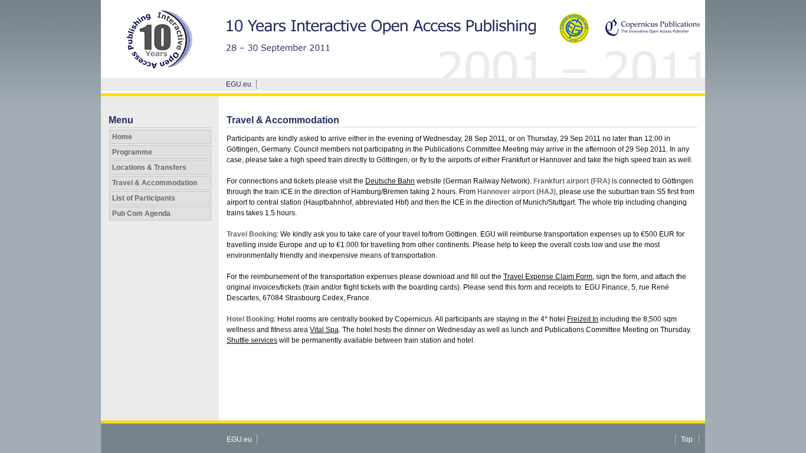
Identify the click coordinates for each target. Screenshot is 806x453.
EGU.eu (238, 84)
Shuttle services (252, 340)
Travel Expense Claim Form (547, 277)
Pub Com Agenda (141, 213)
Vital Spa (324, 330)
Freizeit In (582, 319)
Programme (132, 152)
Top (687, 439)
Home (122, 137)
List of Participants (143, 198)
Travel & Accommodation (154, 183)
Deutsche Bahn (390, 181)
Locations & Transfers (149, 167)
